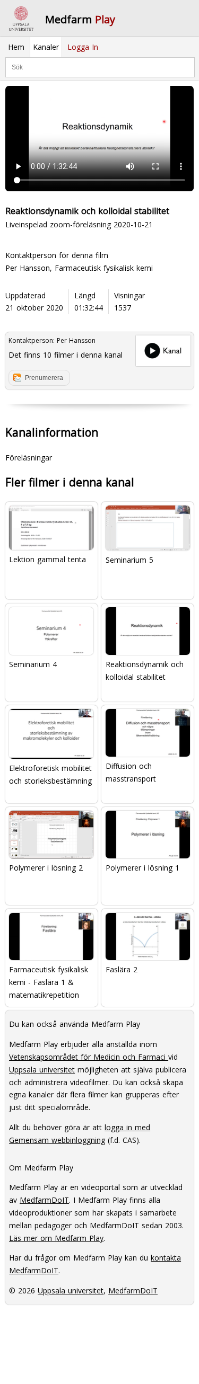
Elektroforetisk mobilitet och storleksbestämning (50, 774)
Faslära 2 (121, 969)
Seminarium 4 (33, 664)
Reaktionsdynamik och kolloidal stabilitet (145, 670)
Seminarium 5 (129, 560)
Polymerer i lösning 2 (46, 868)
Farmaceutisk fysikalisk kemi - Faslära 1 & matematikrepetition (48, 982)
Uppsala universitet (42, 1069)
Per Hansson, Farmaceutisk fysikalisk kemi (79, 268)
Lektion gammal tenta (47, 559)
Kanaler (46, 47)
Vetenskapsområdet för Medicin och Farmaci (88, 1057)
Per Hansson (76, 340)
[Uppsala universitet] (21, 18)
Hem (16, 47)
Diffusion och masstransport (131, 772)
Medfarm (80, 19)
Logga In (82, 47)
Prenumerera (44, 378)
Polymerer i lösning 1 (142, 868)
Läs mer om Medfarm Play (56, 1238)
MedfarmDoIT (44, 1200)
